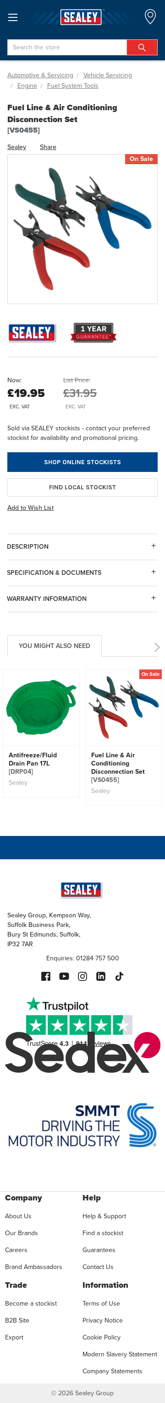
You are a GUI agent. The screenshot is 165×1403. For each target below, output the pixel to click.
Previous (136, 647)
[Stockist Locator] (150, 19)
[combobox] (82, 47)
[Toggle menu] (12, 17)
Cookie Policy (101, 1337)
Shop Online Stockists (82, 462)
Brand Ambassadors (33, 1267)
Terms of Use (101, 1303)
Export (14, 1337)
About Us (18, 1216)
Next (155, 647)
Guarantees (99, 1250)
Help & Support (104, 1216)
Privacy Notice (102, 1320)
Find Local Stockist (82, 487)
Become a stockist (31, 1303)
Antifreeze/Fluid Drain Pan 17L (33, 763)
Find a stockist (102, 1233)
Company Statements (112, 1371)
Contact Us (98, 1267)
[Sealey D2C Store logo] (82, 17)
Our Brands (21, 1233)
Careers (16, 1250)
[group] (41, 733)
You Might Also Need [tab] (54, 646)
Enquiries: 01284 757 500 (82, 958)
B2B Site (17, 1320)
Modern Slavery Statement (119, 1354)
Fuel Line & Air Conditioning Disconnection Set (118, 767)
